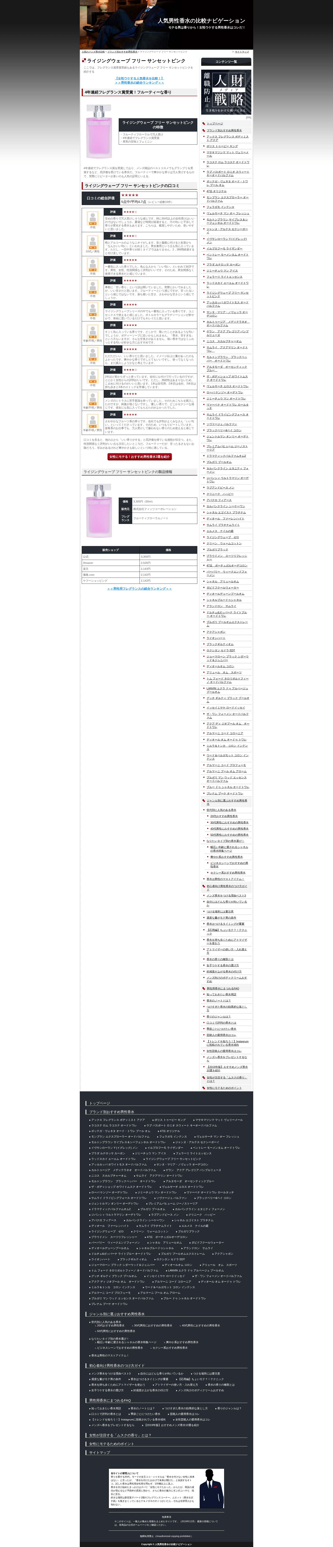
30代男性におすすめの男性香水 (229, 822)
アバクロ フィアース (219, 500)
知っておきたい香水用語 (221, 994)
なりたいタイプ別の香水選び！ (225, 840)
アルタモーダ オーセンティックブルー (227, 368)
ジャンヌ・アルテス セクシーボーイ (227, 231)
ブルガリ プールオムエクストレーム (227, 623)
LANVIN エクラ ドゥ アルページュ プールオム (227, 690)
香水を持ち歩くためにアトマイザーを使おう (227, 941)
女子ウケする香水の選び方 (223, 965)
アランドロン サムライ (221, 606)
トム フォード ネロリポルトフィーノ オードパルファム (228, 680)
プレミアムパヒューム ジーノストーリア (227, 448)
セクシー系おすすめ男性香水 (228, 872)
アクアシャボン (216, 631)
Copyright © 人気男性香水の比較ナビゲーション (166, 1544)
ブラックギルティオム (220, 644)
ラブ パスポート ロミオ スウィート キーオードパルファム (228, 173)
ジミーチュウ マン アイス (222, 270)
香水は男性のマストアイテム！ (225, 879)
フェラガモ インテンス (220, 206)
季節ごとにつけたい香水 (221, 1028)
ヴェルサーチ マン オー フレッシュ (228, 213)
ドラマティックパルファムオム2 (226, 455)
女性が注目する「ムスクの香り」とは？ (227, 1079)
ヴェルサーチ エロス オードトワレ (228, 386)
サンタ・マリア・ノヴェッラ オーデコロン (227, 314)
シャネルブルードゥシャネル (224, 599)
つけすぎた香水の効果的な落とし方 (227, 1008)
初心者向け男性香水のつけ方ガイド (227, 888)
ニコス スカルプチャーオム (224, 341)
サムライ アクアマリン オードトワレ (227, 349)
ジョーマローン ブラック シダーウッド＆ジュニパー (228, 658)
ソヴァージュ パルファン (222, 424)
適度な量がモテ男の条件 (221, 917)
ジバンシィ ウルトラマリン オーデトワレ (228, 479)
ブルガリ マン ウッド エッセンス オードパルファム (227, 779)
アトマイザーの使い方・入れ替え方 (227, 951)
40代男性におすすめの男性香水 (229, 828)
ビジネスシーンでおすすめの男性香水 (229, 864)
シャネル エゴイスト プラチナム (226, 512)
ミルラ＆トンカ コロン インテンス (227, 747)
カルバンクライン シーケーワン (226, 506)
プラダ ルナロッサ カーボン (223, 264)
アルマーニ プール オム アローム (227, 771)
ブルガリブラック (217, 549)
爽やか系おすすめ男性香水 (226, 856)
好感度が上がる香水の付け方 (224, 971)
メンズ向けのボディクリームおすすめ (227, 979)
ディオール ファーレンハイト (225, 518)
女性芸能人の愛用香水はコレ (224, 1050)
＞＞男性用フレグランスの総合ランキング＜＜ (139, 588)
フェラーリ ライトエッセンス (224, 276)
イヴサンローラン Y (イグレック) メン (227, 240)
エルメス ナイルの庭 (220, 531)
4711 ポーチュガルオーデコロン (227, 565)
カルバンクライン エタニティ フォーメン (228, 470)
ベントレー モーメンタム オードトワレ (228, 256)
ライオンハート (216, 638)
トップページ (215, 123)
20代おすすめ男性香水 (224, 816)
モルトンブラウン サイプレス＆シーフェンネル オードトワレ (227, 221)
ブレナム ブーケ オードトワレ (225, 793)
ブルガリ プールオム (219, 462)
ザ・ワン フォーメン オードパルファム (228, 715)
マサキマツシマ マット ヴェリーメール (228, 154)
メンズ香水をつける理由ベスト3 (226, 895)
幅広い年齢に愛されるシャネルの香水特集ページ (229, 849)
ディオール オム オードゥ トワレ (227, 739)
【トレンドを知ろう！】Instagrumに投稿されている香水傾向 (228, 1043)
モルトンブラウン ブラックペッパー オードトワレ (227, 358)
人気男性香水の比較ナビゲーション (202, 21)
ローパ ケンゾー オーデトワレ (225, 392)
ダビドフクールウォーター (223, 587)
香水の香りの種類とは (220, 959)
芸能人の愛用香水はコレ (221, 1035)
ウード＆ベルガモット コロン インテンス (228, 757)
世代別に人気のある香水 (221, 809)
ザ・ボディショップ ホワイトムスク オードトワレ (227, 378)
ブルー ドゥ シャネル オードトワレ (228, 787)
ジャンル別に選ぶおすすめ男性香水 (227, 802)
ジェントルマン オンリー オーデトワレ (228, 438)
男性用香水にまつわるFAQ (223, 988)
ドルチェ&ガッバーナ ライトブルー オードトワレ (227, 614)
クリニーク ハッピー (220, 493)
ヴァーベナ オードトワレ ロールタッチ (228, 406)
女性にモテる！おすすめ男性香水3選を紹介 (139, 456)
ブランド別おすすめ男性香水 (224, 130)
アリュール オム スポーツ (224, 672)
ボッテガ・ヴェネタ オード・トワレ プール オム (227, 183)
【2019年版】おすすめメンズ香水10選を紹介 (227, 1068)
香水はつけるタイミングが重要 (225, 923)
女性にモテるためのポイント (224, 1087)
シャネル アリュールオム (223, 581)
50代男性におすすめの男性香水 (229, 834)
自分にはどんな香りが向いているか (227, 903)
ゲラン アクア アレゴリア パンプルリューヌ (228, 333)
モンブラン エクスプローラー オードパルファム (228, 199)
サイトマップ (242, 51)
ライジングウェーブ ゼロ (223, 537)
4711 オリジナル (217, 191)
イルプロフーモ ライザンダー (224, 248)
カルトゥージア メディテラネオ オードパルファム (228, 323)
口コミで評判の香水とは (221, 1022)
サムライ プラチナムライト (223, 524)
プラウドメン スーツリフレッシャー (227, 557)
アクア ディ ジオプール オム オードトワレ (228, 725)
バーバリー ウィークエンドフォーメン (227, 573)
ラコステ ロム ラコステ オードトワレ (228, 164)
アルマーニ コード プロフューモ (226, 765)
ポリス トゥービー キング (222, 146)
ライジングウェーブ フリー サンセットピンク (228, 294)
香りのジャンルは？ (219, 1016)
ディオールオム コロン (220, 666)
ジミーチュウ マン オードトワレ (226, 398)
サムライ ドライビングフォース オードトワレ (228, 416)
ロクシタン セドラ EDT (221, 650)
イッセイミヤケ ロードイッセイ (226, 707)
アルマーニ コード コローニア (225, 733)
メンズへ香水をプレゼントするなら (227, 1059)
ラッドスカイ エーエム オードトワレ (228, 284)
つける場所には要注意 (220, 911)
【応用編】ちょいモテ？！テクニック (227, 931)
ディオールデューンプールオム (225, 593)
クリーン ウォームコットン (224, 543)
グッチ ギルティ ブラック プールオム (228, 699)
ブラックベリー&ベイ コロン (224, 430)
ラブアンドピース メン (220, 487)
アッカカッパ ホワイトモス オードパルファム (228, 304)
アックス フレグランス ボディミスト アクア (228, 138)
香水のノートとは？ (219, 1000)
